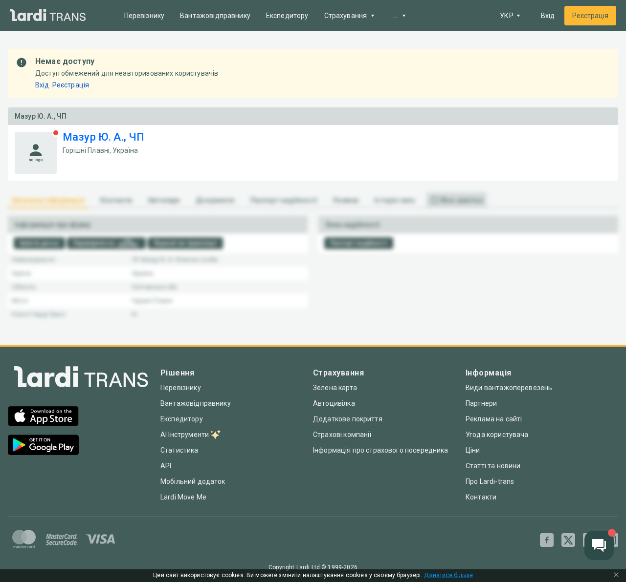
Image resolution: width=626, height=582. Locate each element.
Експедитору (287, 16)
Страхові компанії (342, 434)
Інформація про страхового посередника (380, 450)
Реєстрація (590, 16)
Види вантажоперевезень (509, 388)
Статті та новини (493, 466)
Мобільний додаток (192, 481)
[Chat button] (599, 545)
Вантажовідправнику (215, 16)
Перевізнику (144, 16)
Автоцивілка (334, 403)
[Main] (48, 16)
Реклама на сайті (494, 419)
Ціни (473, 450)
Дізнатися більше (448, 575)
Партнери (481, 403)
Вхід (548, 16)
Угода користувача (497, 434)
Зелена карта (335, 388)
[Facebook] (547, 540)
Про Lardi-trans (490, 481)
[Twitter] (568, 540)
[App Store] (43, 417)
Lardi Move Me (183, 497)
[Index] (81, 379)
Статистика (179, 450)
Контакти (481, 497)
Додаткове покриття (347, 419)
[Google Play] (43, 446)
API (165, 466)
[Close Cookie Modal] (616, 576)
